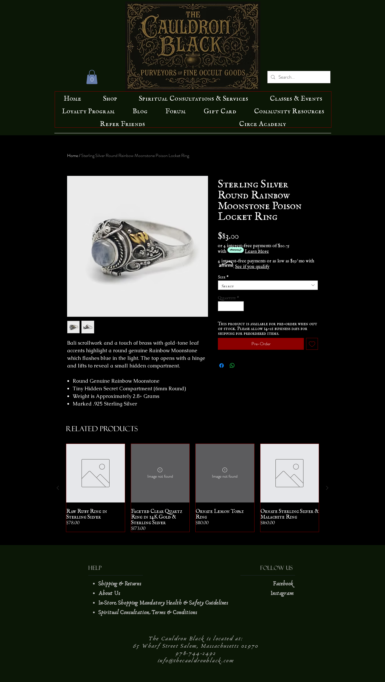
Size (223, 275)
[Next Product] (327, 487)
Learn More (257, 250)
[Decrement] (222, 306)
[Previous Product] (57, 487)
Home (72, 155)
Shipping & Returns (120, 583)
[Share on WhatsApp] (232, 365)
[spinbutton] (230, 306)
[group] (192, 487)
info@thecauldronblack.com (196, 660)
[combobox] (268, 285)
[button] (92, 77)
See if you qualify (252, 265)
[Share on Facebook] (221, 365)
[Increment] (239, 306)
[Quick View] (95, 473)
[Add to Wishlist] (312, 344)
